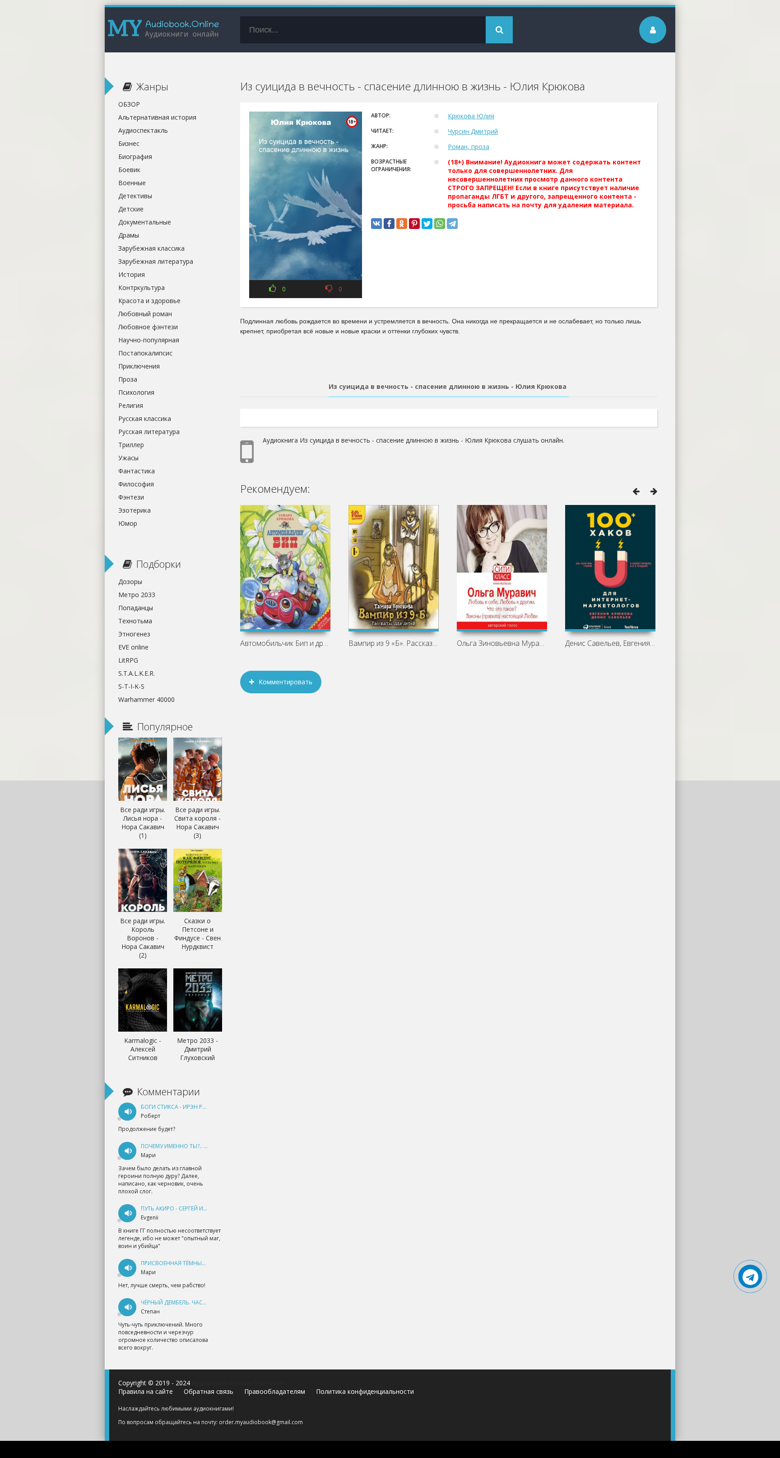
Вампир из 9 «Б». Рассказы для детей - (393, 643)
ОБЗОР (129, 104)
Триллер (131, 444)
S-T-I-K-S (131, 686)
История (131, 274)
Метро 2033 (136, 594)
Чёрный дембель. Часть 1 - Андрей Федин (201, 1302)
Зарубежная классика (151, 248)
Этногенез (134, 634)
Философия (136, 484)
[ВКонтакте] (376, 223)
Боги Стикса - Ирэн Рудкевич (184, 1107)
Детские (131, 209)
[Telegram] (452, 223)
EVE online (133, 647)
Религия (130, 405)
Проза (127, 379)
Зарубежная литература (155, 261)
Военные (132, 182)
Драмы (128, 235)
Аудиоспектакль (143, 130)
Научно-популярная (148, 340)
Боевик (129, 169)
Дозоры (130, 581)
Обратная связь (208, 1391)
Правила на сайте (145, 1391)
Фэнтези (131, 497)
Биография (135, 156)
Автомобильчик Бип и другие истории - (285, 643)
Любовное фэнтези (148, 326)
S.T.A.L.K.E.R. (136, 673)
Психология (136, 392)
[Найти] (499, 29)
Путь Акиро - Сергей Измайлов (186, 1208)
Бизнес (128, 143)
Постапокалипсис (145, 353)
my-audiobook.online (163, 29)
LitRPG (128, 660)
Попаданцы (135, 607)
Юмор (127, 523)
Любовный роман (145, 313)
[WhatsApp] (439, 223)
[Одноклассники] (401, 223)
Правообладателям (274, 1391)
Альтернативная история (157, 117)
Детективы (135, 196)
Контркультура (141, 287)
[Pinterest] (414, 223)
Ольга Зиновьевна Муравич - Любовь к (502, 643)
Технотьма (135, 621)
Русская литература (149, 431)
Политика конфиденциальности (365, 1391)
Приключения (139, 366)
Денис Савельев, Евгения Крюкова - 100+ (610, 643)
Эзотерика (134, 510)
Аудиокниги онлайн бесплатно (239, 1383)
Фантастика (136, 471)
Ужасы (128, 457)
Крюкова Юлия (471, 116)
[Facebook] (389, 223)
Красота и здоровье (149, 300)
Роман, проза (468, 146)
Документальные (144, 222)
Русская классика (144, 418)
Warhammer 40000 (146, 699)
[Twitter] (427, 223)
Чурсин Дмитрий (473, 131)
